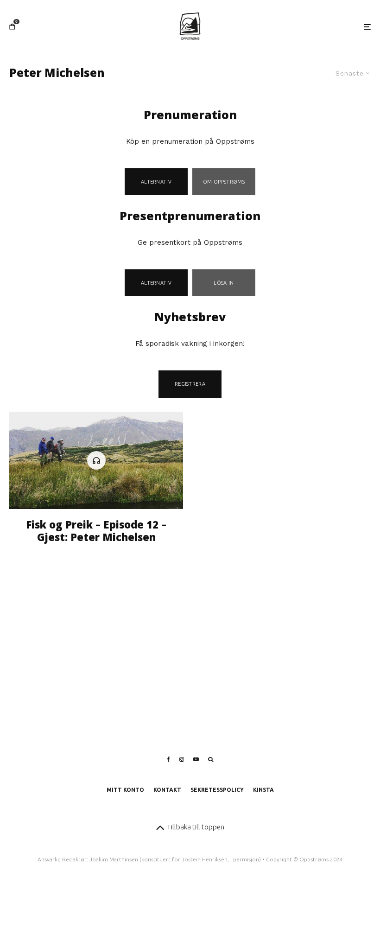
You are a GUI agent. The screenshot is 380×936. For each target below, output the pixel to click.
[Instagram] (182, 759)
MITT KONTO (125, 790)
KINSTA (263, 790)
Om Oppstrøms (224, 182)
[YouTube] (196, 759)
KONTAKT (167, 790)
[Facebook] (168, 759)
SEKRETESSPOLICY (217, 790)
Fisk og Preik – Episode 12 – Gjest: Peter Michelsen (96, 530)
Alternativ (156, 182)
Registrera (190, 384)
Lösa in (224, 283)
